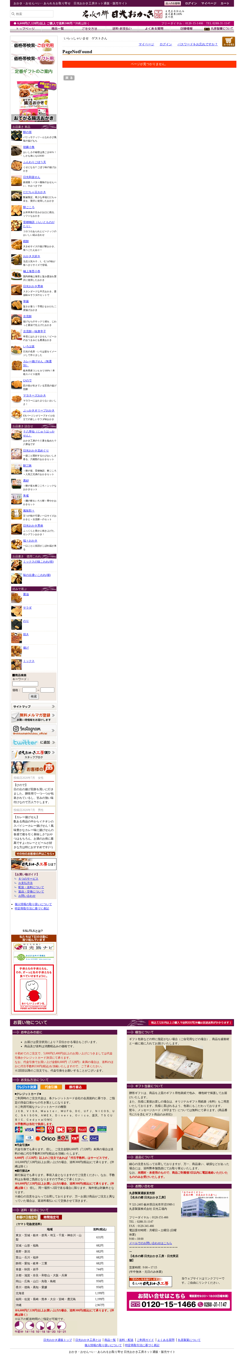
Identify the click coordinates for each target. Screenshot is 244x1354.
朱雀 (26, 495)
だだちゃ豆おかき (34, 192)
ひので (27, 380)
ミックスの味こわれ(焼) (38, 561)
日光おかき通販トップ (57, 1340)
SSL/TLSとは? (33, 931)
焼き (26, 634)
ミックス (29, 661)
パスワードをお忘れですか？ (198, 44)
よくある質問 (165, 1340)
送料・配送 (126, 1340)
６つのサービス (28, 878)
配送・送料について (31, 887)
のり (26, 621)
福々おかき (30, 540)
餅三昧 (27, 465)
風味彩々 (29, 510)
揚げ (26, 647)
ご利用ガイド (145, 1340)
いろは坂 (29, 346)
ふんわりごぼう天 (34, 162)
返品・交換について (31, 891)
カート (225, 3)
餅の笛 (27, 132)
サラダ (27, 607)
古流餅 (27, 316)
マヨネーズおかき (34, 395)
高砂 (26, 480)
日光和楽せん (31, 177)
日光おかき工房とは (88, 1340)
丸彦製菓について (189, 1340)
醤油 (26, 594)
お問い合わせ (27, 896)
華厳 (26, 301)
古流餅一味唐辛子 (34, 331)
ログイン (191, 3)
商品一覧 (110, 1340)
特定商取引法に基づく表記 (32, 908)
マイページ (208, 3)
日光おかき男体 (33, 286)
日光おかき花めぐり (36, 450)
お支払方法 (25, 883)
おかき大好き (31, 256)
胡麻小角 (29, 147)
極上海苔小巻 (31, 271)
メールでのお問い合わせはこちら (150, 1243)
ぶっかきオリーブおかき (39, 410)
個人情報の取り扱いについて (33, 904)
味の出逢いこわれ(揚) (37, 575)
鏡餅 (26, 241)
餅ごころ (29, 207)
